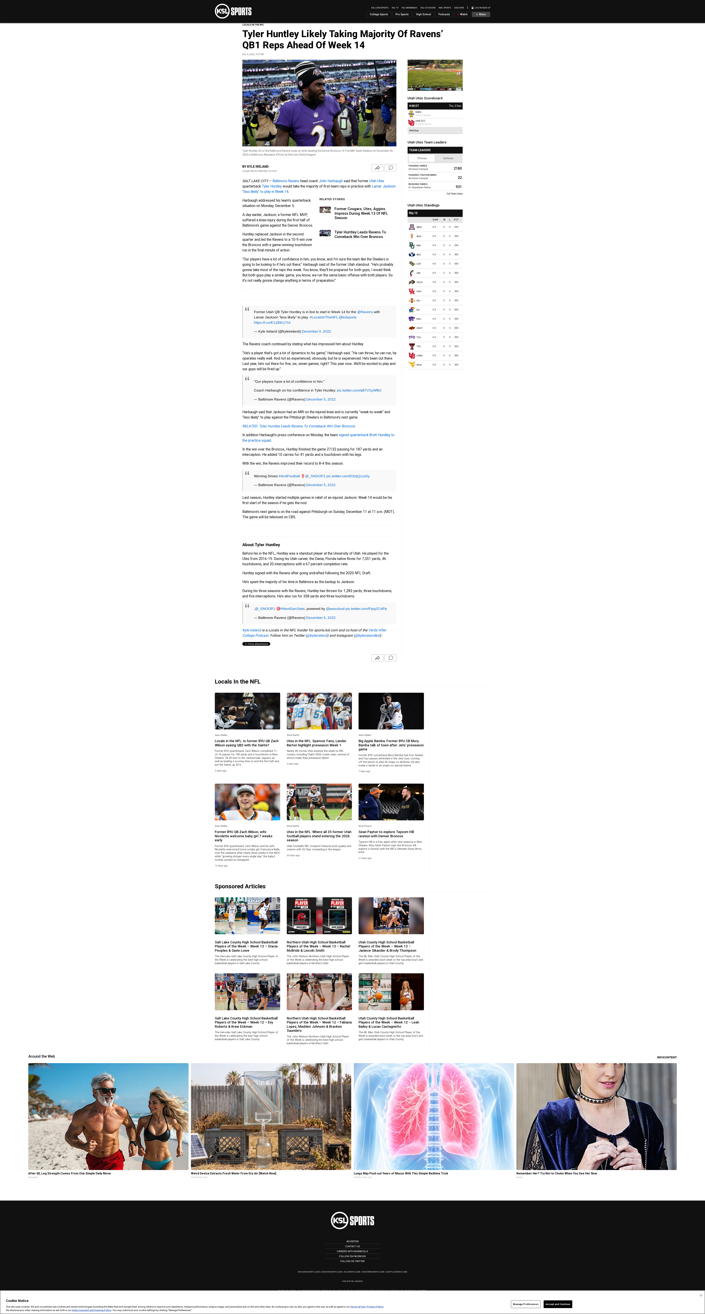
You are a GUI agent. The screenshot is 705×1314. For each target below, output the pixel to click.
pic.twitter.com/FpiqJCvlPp (366, 609)
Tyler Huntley (272, 186)
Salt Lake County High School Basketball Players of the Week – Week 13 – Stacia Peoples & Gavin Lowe (246, 946)
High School (423, 14)
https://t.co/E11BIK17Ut (272, 322)
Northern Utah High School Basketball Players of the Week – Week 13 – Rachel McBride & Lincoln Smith (318, 946)
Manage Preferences (525, 1304)
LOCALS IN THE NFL (253, 24)
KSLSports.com (352, 1272)
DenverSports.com (331, 1272)
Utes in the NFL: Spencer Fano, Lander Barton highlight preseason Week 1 (316, 743)
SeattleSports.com (396, 1272)
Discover (459, 8)
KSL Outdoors (428, 8)
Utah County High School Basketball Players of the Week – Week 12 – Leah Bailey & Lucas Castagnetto (389, 1022)
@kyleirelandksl (367, 635)
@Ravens (365, 312)
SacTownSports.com (373, 1272)
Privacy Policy (375, 1306)
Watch (463, 14)
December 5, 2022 (316, 331)
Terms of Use (358, 1306)
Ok (701, 1295)
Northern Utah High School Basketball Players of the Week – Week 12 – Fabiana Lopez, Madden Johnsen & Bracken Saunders (319, 1024)
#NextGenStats (293, 609)
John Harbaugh (331, 181)
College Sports (379, 14)
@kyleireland (317, 635)
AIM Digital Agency (352, 1281)
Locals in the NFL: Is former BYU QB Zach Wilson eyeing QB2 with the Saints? (247, 743)
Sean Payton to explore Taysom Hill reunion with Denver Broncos (386, 834)
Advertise (352, 1241)
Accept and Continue (558, 1304)
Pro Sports (402, 14)
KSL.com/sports (379, 8)
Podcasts (444, 14)
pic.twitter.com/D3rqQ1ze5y (348, 476)
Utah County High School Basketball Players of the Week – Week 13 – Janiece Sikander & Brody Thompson (387, 946)
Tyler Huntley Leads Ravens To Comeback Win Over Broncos (360, 234)
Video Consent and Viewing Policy (91, 1310)
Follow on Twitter (352, 1261)
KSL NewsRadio (409, 8)
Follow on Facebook (352, 1256)
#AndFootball (289, 476)
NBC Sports (445, 8)
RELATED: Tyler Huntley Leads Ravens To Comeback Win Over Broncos (298, 426)
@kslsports (348, 317)
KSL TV (395, 8)
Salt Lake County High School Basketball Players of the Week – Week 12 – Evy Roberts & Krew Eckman (246, 1022)
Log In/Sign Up (482, 8)
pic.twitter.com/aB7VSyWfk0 (359, 390)
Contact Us (352, 1246)
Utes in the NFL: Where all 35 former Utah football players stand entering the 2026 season (319, 836)
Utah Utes (376, 181)
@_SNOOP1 (315, 476)
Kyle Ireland (251, 630)
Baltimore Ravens (285, 181)
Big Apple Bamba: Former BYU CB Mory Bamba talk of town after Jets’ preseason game (391, 745)
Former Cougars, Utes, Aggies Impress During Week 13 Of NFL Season (361, 213)
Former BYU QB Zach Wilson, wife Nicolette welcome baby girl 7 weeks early (243, 836)
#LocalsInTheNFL (324, 317)
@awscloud (335, 609)
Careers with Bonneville (352, 1251)
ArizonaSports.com (309, 1272)
